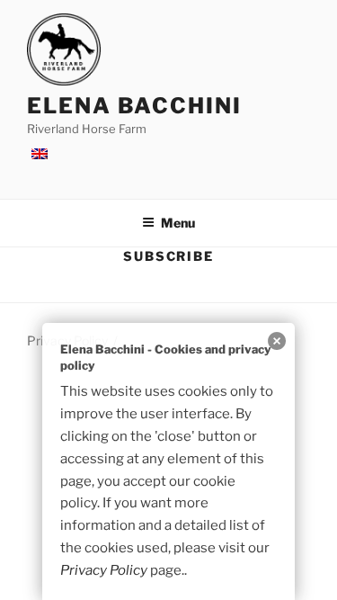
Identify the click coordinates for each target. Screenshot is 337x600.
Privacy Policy (103, 570)
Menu (178, 222)
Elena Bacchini (134, 106)
